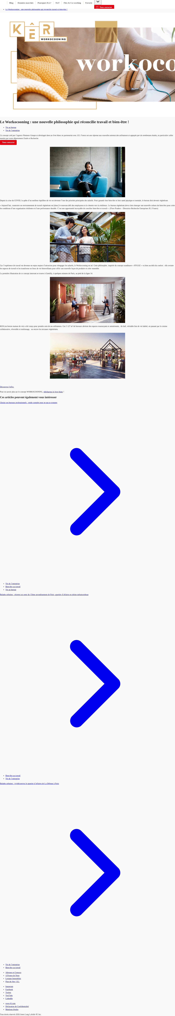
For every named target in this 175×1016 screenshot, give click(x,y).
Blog (11, 3)
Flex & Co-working (72, 3)
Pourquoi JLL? (44, 3)
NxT (57, 3)
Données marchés (25, 3)
